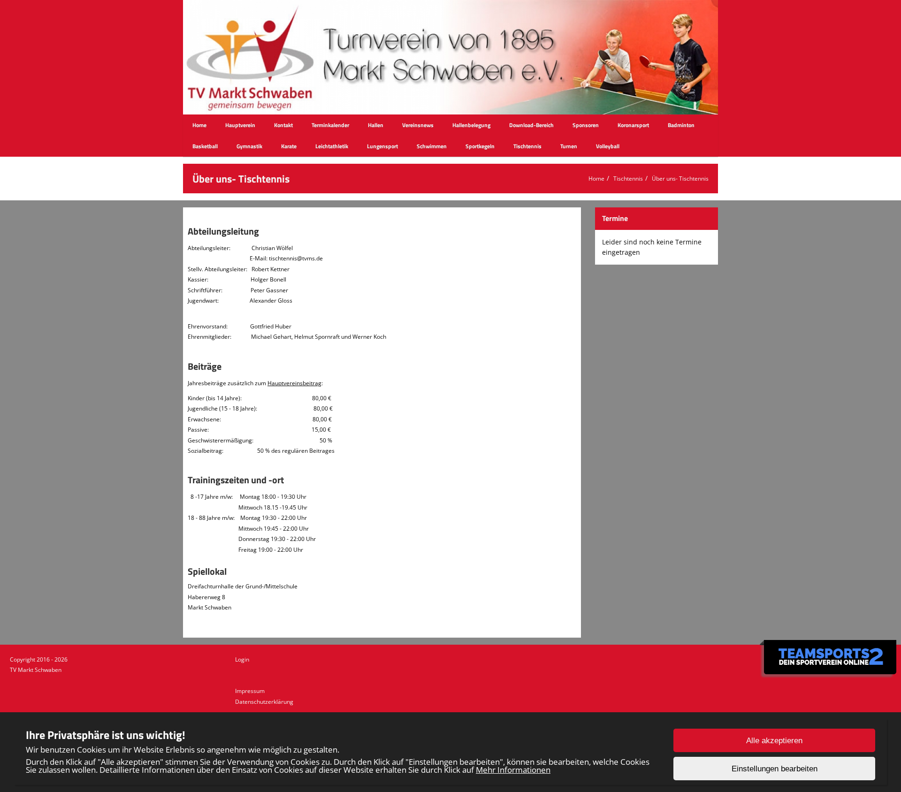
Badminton (681, 125)
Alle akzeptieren (774, 740)
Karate (289, 146)
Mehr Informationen (513, 769)
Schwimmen (432, 146)
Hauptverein (240, 125)
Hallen (375, 125)
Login (242, 659)
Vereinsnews (418, 125)
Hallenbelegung (471, 125)
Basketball (205, 146)
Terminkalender (330, 125)
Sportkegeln (480, 146)
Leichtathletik (331, 146)
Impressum (250, 691)
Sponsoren (586, 125)
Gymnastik (249, 146)
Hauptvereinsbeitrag (294, 383)
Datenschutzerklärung (264, 702)
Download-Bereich (531, 125)
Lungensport (382, 146)
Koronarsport (633, 125)
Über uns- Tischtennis (680, 179)
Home (199, 125)
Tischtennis (527, 146)
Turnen (568, 146)
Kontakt (283, 125)
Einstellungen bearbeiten (774, 768)
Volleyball (607, 146)
